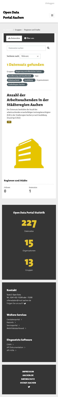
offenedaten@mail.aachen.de (19, 300)
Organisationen (29, 250)
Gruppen (18, 30)
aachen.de (28, 375)
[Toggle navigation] (52, 15)
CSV (9, 122)
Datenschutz (28, 379)
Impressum (28, 371)
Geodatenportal (13, 319)
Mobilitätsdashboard (15, 328)
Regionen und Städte (32, 30)
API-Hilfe (11, 350)
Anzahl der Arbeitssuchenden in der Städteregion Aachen (28, 100)
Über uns (30, 38)
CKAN (9, 344)
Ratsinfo (10, 322)
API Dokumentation (15, 347)
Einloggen (49, 3)
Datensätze (15, 38)
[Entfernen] (42, 71)
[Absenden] (48, 48)
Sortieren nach (13, 56)
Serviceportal (12, 325)
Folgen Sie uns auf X (15, 303)
